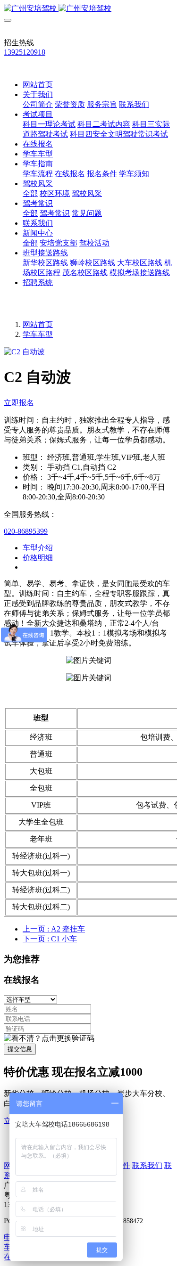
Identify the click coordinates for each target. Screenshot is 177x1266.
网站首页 (38, 85)
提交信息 (20, 1049)
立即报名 (19, 403)
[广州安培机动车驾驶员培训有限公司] (88, 9)
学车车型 (38, 334)
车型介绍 (38, 548)
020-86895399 (26, 531)
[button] (49, 1039)
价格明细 (38, 558)
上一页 (54, 929)
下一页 (50, 939)
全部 (30, 193)
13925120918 (24, 52)
